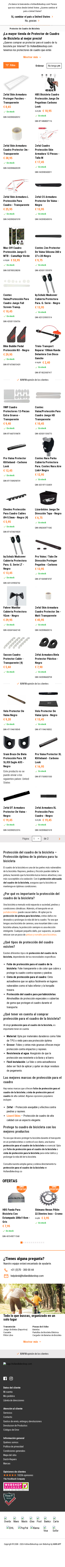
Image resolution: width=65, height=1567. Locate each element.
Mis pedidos (9, 1396)
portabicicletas (10, 912)
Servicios (7, 1412)
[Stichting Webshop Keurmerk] (16, 1486)
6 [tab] (31, 1243)
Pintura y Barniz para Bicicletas (23, 32)
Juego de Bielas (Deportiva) (15, 1329)
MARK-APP (57, 1544)
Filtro (12, 65)
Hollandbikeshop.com (33, 1544)
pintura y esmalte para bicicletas (41, 934)
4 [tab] (27, 1243)
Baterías (36, 1329)
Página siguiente (59, 838)
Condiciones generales (14, 1451)
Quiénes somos (10, 1442)
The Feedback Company (14, 1479)
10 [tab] (39, 1243)
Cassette (7, 1332)
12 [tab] (43, 1243)
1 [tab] (21, 1243)
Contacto (7, 1417)
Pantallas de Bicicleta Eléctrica (45, 1332)
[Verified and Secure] (9, 1499)
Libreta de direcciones (13, 1400)
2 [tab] (23, 1243)
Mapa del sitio (9, 1455)
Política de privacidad (13, 1446)
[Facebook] (5, 1378)
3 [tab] (25, 1243)
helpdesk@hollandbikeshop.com (27, 1275)
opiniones (25, 1475)
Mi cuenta (7, 1392)
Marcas (6, 1463)
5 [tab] (29, 1243)
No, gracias (30, 20)
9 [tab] (37, 1243)
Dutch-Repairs (10, 1459)
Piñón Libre (8, 1335)
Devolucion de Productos (15, 1425)
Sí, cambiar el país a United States (30, 16)
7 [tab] (33, 1243)
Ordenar (40, 65)
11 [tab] (41, 1243)
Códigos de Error (11, 1429)
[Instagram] (11, 1378)
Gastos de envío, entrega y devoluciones (22, 1421)
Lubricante (12, 28)
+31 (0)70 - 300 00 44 (22, 1269)
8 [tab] (35, 1243)
